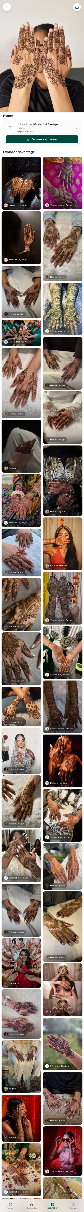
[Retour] (7, 7)
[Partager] (77, 7)
